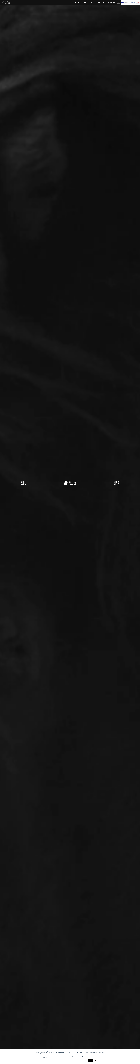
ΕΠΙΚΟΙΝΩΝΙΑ (111, 2)
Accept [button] (90, 1060)
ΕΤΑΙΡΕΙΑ (77, 2)
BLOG (104, 2)
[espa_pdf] (130, 2)
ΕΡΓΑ (92, 2)
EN (118, 2)
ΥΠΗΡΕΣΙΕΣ (85, 2)
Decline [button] (96, 1060)
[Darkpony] (5, 2)
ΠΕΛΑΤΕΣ (98, 2)
